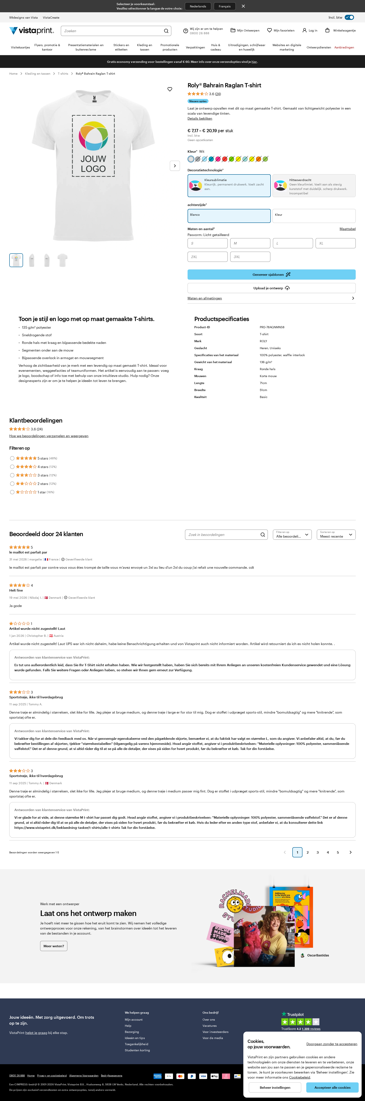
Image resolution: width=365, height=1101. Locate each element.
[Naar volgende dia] (175, 166)
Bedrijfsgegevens (111, 1075)
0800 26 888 (17, 1075)
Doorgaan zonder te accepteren (331, 1044)
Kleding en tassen (37, 73)
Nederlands (198, 6)
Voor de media (213, 1038)
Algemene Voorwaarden (83, 1075)
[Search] (263, 534)
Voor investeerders (216, 1032)
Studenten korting (137, 1050)
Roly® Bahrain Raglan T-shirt (95, 73)
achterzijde (197, 205)
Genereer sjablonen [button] (268, 274)
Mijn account (134, 1019)
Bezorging (132, 1032)
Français (225, 6)
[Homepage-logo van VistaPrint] (31, 30)
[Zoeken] (166, 31)
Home (13, 73)
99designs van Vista (23, 17)
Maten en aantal (201, 229)
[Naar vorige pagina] (285, 852)
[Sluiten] (243, 6)
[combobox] (113, 30)
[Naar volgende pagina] (351, 852)
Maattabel (348, 229)
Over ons (209, 1019)
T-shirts (63, 73)
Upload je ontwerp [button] (268, 288)
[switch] (341, 17)
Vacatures (210, 1025)
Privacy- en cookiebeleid (52, 1075)
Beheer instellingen (275, 1087)
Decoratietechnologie (206, 170)
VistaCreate (51, 17)
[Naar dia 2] (31, 260)
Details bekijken (200, 118)
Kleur (196, 151)
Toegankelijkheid (136, 1044)
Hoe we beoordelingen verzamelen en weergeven (49, 436)
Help (128, 1025)
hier (254, 61)
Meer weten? (54, 946)
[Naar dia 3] (47, 260)
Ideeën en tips (135, 1038)
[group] (272, 250)
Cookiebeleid (299, 1077)
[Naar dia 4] (62, 260)
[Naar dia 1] (16, 260)
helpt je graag (36, 1033)
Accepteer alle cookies (333, 1087)
